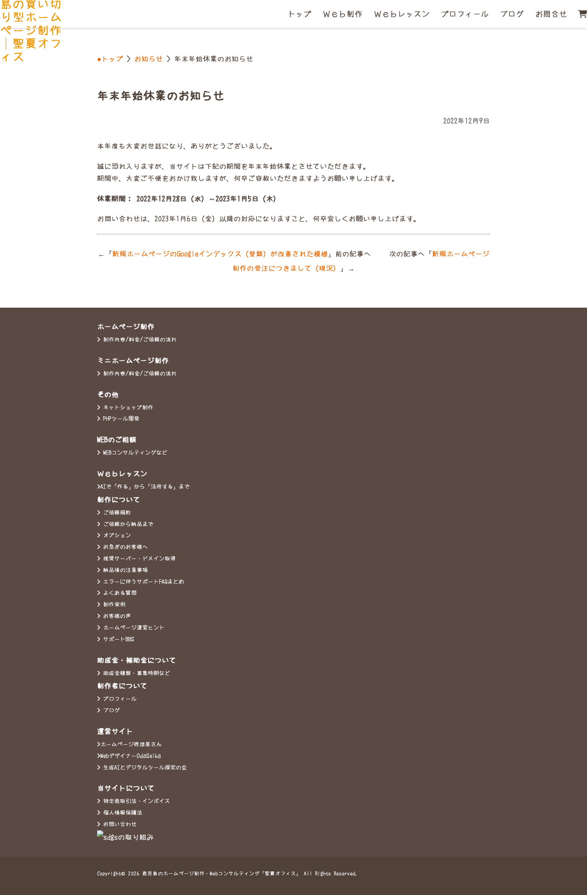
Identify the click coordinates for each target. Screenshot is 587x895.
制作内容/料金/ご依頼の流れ (138, 339)
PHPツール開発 (119, 419)
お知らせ (148, 59)
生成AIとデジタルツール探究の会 (143, 767)
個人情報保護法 (121, 812)
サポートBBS (117, 639)
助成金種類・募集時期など (135, 673)
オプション (115, 535)
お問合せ (551, 14)
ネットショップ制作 (126, 407)
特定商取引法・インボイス (135, 801)
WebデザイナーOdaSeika (130, 756)
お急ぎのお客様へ (124, 547)
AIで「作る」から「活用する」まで (145, 486)
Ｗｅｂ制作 (343, 14)
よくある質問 (118, 593)
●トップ (110, 59)
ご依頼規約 (115, 512)
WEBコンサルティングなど (133, 452)
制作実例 (112, 604)
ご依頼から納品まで (126, 524)
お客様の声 (115, 616)
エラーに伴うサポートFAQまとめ (142, 582)
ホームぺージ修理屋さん (131, 744)
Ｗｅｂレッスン (402, 14)
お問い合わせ (118, 824)
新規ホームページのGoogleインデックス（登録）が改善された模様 (220, 254)
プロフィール (465, 14)
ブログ (512, 14)
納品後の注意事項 (124, 570)
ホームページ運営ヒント (132, 627)
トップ (299, 14)
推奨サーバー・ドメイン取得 (138, 558)
